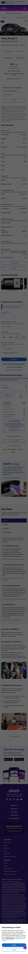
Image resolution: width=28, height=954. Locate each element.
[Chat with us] (25, 947)
